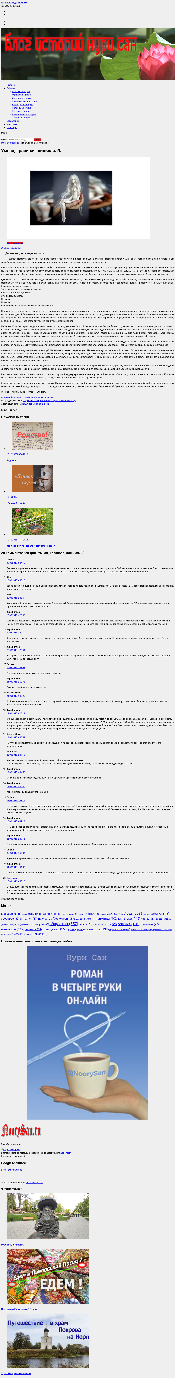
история (67, 918)
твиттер (7, 934)
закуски (161, 913)
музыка (9, 925)
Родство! (11, 460)
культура (129, 918)
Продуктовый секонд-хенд (35, 404)
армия (26, 914)
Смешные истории (21, 117)
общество (14, 397)
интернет (29, 918)
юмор (40, 934)
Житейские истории (22, 95)
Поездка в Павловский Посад (19, 1309)
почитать (33, 929)
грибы (83, 914)
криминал (107, 918)
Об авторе (12, 127)
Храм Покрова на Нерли (16, 1373)
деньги (94, 913)
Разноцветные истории (24, 114)
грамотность (70, 914)
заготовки (148, 914)
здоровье (10, 918)
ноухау (42, 924)
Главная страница (10, 142)
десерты (107, 914)
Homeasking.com (34, 1182)
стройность (158, 930)
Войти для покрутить (11, 1169)
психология (48, 397)
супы (168, 930)
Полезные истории (21, 108)
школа (28, 934)
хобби (18, 934)
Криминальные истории (24, 101)
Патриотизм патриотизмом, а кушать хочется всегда (49, 400)
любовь (5, 397)
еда (134, 913)
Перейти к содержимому (14, 2)
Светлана (12, 878)
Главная (11, 85)
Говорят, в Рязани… (13, 1244)
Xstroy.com (65, 1153)
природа (75, 929)
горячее (54, 913)
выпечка (38, 913)
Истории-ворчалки (21, 98)
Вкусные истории (21, 91)
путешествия (119, 929)
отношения (37, 397)
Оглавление (13, 121)
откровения (25, 397)
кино (79, 919)
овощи (85, 924)
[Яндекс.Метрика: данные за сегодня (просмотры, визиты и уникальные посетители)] (10, 1149)
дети (120, 913)
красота (89, 919)
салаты (136, 930)
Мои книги (12, 124)
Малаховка (11, 913)
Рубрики (11, 88)
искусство (48, 918)
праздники (55, 929)
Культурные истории (22, 104)
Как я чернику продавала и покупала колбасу (31, 546)
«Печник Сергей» (16, 503)
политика (12, 929)
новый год (30, 925)
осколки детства (102, 924)
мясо (19, 924)
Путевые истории (21, 111)
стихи (146, 929)
